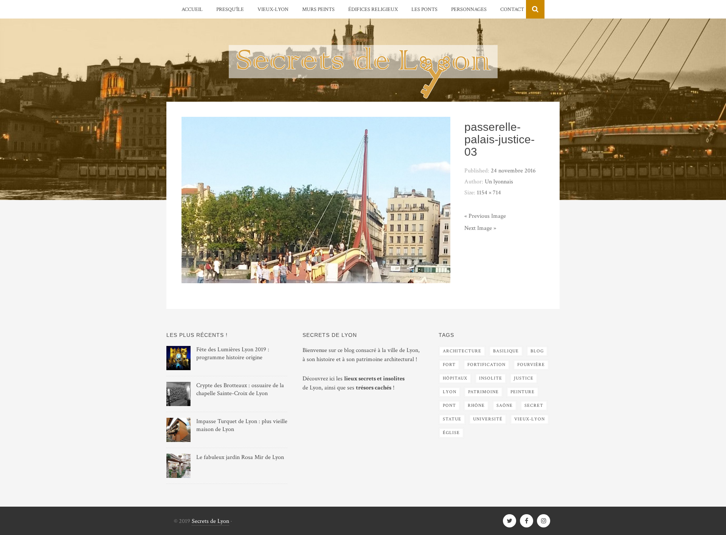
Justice (524, 378)
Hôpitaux (455, 378)
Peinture (522, 392)
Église (451, 433)
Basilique (506, 351)
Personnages (469, 9)
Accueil (192, 9)
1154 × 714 (489, 193)
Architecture (462, 351)
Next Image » (480, 228)
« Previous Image (485, 216)
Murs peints (318, 9)
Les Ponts (424, 9)
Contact (512, 9)
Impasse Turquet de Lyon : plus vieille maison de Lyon (241, 425)
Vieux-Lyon (273, 9)
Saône (504, 405)
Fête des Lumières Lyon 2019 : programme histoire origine (232, 353)
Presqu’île (230, 9)
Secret (533, 405)
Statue (452, 419)
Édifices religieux (373, 9)
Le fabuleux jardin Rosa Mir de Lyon (240, 457)
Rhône (476, 405)
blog (537, 351)
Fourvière (531, 365)
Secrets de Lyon (210, 521)
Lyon (449, 392)
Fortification (486, 365)
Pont (449, 405)
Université (488, 419)
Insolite (490, 378)
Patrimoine (483, 392)
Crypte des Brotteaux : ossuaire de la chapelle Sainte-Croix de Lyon (240, 389)
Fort (449, 365)
